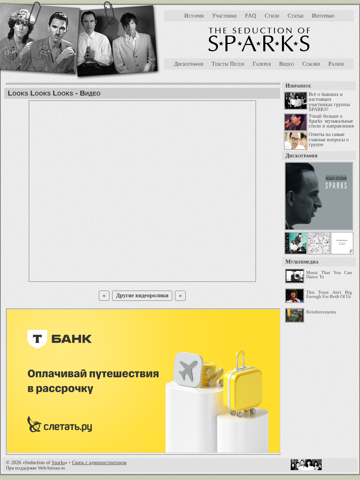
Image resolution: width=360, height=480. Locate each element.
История (194, 16)
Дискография (188, 64)
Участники (224, 16)
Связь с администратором (99, 462)
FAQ (250, 16)
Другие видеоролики (142, 295)
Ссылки (311, 64)
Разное (336, 64)
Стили (272, 16)
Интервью (323, 16)
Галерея (262, 64)
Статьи (295, 16)
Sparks (58, 462)
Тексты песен (228, 64)
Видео (286, 64)
